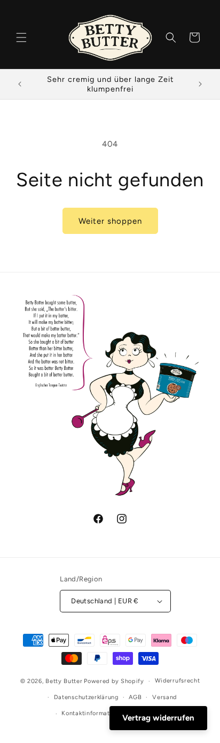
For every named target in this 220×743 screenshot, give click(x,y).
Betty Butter (63, 681)
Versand (164, 697)
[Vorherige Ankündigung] (20, 84)
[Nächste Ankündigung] (200, 84)
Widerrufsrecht (177, 680)
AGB (135, 697)
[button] (21, 37)
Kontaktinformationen (93, 713)
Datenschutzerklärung (86, 697)
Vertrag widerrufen (158, 718)
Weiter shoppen (110, 221)
